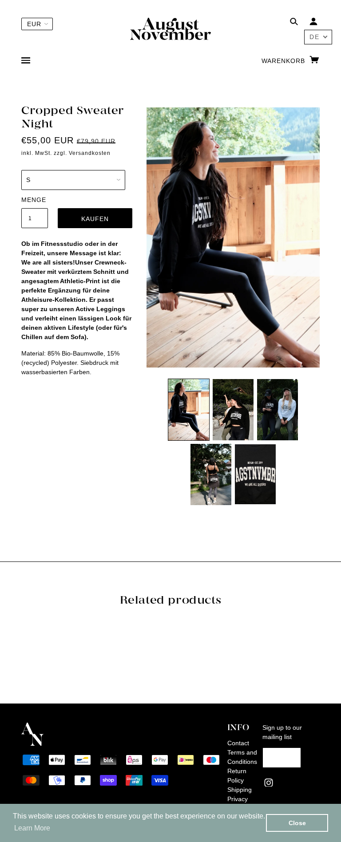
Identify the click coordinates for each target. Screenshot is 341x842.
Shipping (239, 789)
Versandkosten (90, 153)
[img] (294, 23)
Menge (33, 199)
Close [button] (297, 822)
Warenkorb (284, 60)
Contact (238, 743)
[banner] (170, 28)
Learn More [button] (32, 828)
